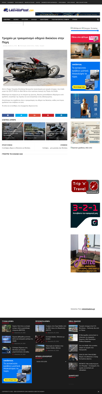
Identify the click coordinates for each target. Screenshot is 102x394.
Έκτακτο (28, 124)
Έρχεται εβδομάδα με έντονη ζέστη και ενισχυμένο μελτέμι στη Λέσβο (22, 339)
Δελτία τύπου (30, 45)
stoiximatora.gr (88, 309)
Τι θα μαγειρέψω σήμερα (60, 19)
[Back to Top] (98, 391)
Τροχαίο (42, 45)
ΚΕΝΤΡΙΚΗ (7, 19)
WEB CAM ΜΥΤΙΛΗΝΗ (81, 2)
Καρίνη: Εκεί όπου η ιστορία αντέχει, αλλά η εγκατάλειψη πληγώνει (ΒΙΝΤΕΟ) (21, 328)
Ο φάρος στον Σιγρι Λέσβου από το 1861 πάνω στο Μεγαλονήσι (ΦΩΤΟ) (56, 328)
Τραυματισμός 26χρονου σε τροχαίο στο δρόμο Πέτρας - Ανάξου (56, 133)
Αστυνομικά (23, 45)
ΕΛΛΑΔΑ (34, 19)
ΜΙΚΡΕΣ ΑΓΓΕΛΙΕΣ (29, 2)
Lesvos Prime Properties (13, 23)
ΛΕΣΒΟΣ (16, 19)
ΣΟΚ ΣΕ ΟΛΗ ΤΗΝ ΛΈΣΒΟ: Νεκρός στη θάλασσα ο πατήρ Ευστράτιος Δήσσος (88, 357)
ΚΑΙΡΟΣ (38, 2)
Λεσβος (37, 45)
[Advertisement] (85, 291)
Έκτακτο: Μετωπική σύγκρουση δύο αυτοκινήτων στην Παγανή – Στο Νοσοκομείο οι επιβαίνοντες (35, 132)
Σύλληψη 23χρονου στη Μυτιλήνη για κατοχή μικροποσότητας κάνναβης (20, 350)
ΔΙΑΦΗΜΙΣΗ (11, 2)
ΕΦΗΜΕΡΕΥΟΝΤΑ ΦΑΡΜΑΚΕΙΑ (49, 2)
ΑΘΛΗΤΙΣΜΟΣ (44, 19)
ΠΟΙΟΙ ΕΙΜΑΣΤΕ (19, 2)
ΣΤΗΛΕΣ (74, 19)
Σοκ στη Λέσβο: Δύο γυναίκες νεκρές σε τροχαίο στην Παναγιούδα (12, 133)
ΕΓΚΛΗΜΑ (25, 19)
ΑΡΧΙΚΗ (4, 2)
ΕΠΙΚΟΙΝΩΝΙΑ (62, 2)
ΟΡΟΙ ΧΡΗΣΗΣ (71, 2)
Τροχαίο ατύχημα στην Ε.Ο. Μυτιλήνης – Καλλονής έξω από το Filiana (89, 328)
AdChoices (71, 384)
